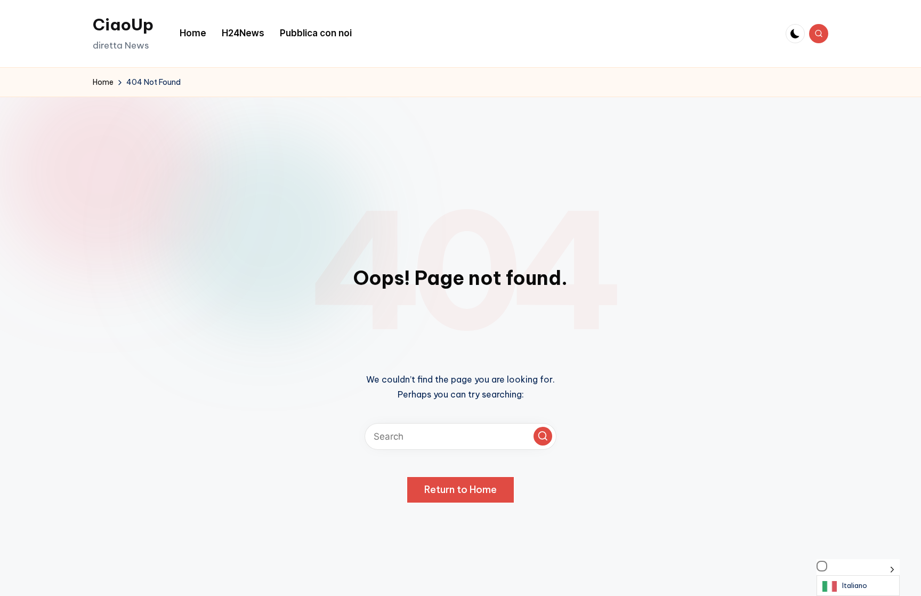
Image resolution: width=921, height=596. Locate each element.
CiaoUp (123, 24)
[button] (543, 436)
